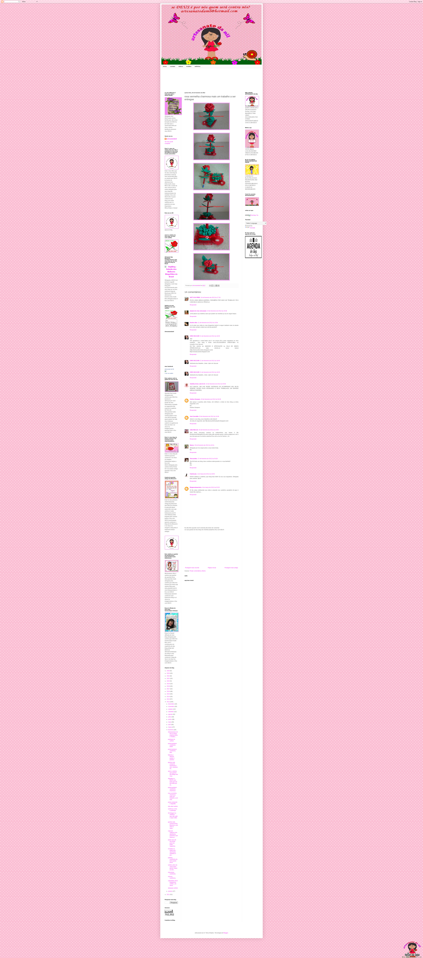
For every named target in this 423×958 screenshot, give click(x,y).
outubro (170, 709)
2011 (168, 894)
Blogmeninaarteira (195, 487)
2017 (168, 689)
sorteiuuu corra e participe (172, 809)
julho (170, 717)
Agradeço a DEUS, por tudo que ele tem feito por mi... (172, 782)
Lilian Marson (194, 430)
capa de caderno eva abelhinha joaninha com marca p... (173, 834)
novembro (171, 706)
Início (165, 66)
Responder (193, 305)
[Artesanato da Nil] (165, 371)
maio (170, 722)
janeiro (170, 891)
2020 (168, 681)
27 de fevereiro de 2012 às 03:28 (208, 458)
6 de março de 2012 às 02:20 (211, 487)
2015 (168, 694)
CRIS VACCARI (194, 336)
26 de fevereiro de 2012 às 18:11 (204, 445)
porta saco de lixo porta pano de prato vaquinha (172, 843)
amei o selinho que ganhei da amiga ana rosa (173, 773)
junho (170, 719)
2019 (168, 683)
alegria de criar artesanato (198, 311)
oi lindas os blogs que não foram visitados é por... (172, 852)
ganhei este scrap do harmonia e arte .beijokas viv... (173, 766)
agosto (170, 714)
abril (169, 724)
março (170, 727)
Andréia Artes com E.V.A (197, 384)
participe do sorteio (171, 740)
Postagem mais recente (192, 567)
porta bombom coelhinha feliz (172, 750)
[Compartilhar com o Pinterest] (218, 285)
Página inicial (212, 567)
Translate (252, 228)
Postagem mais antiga (231, 567)
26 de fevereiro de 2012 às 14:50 (209, 430)
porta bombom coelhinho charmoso (172, 789)
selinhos (197, 66)
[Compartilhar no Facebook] (216, 285)
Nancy (192, 445)
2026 (168, 671)
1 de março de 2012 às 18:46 (206, 474)
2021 (168, 678)
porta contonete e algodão (172, 802)
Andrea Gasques (195, 399)
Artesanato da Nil (169, 369)
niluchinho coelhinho (172, 873)
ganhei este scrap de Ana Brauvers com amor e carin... (173, 825)
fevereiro (171, 730)
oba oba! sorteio (173, 806)
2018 (168, 686)
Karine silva (193, 322)
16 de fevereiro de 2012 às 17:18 (210, 297)
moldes (188, 66)
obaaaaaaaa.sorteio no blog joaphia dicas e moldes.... (173, 734)
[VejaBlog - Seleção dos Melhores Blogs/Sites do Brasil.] (171, 271)
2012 (168, 702)
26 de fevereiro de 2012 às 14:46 (209, 416)
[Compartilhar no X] (214, 285)
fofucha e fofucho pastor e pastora (171, 757)
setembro (171, 711)
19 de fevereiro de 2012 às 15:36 (217, 311)
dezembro (171, 704)
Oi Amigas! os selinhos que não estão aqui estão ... (173, 816)
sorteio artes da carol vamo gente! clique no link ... (172, 867)
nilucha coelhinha (172, 877)
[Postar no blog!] (212, 285)
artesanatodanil (172, 139)
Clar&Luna (193, 474)
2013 (168, 699)
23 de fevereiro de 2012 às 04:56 (216, 384)
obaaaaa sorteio (173, 888)
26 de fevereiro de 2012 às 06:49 (211, 399)
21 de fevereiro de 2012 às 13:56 (208, 322)
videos (180, 66)
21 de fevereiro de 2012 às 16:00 (210, 336)
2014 (168, 696)
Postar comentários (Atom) (198, 571)
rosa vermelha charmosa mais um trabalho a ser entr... (173, 796)
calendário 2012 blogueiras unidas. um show (173, 883)
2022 (168, 676)
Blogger (225, 933)
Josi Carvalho (194, 416)
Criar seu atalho (169, 373)
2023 (168, 673)
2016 (168, 691)
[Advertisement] (211, 548)
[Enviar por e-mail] (210, 285)
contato (172, 66)
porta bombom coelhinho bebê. (172, 745)
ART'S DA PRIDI (195, 297)
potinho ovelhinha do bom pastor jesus (172, 860)
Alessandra (193, 458)
